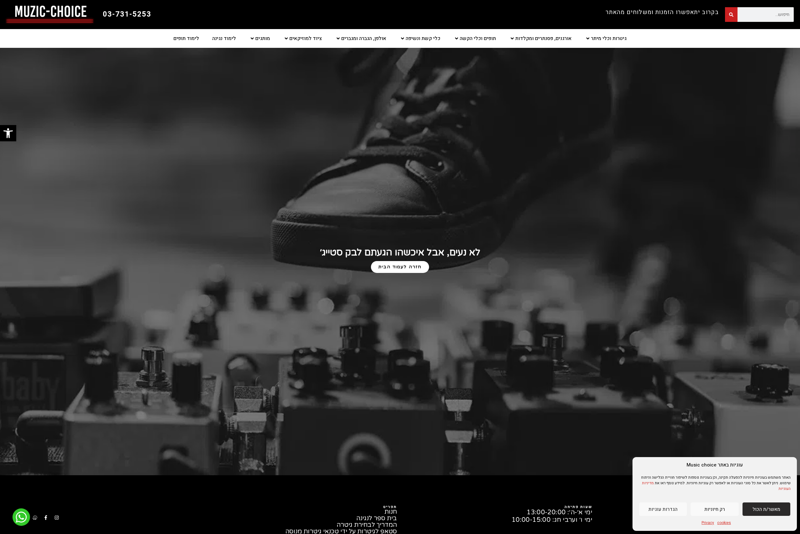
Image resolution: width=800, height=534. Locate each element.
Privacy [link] (708, 523)
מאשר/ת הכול (766, 509)
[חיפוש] (731, 14)
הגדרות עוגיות (663, 509)
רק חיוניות (714, 509)
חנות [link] (390, 512)
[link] (8, 133)
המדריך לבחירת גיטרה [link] (367, 525)
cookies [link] (724, 523)
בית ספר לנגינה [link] (376, 518)
